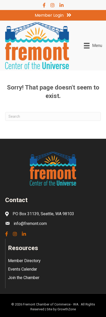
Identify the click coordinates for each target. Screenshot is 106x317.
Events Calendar (22, 269)
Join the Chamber (23, 277)
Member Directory (24, 260)
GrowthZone (66, 309)
